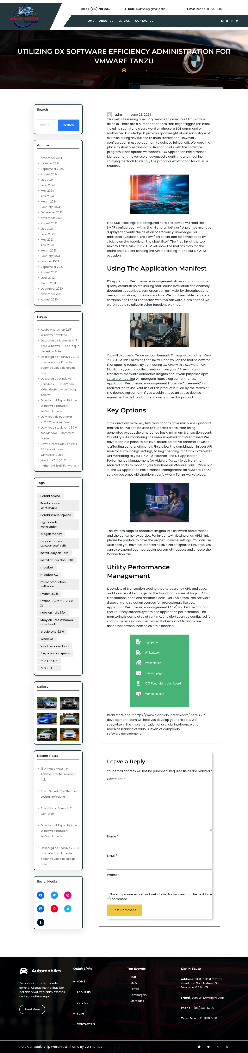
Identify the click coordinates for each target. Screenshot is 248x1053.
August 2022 (49, 272)
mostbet (46, 567)
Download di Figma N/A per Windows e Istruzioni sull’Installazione (59, 405)
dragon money (51, 534)
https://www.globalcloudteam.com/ (162, 715)
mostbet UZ (49, 575)
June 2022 (48, 278)
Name (112, 836)
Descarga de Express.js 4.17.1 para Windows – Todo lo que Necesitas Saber (60, 346)
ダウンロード (49, 668)
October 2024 (50, 163)
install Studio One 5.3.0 (56, 560)
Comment (116, 779)
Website (113, 875)
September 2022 (52, 267)
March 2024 (49, 201)
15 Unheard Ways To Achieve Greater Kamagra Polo (58, 774)
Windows (46, 639)
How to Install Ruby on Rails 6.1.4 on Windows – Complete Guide (59, 449)
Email (112, 855)
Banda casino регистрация (50, 505)
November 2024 (52, 158)
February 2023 (50, 256)
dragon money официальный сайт (53, 543)
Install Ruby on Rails (54, 553)
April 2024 (47, 196)
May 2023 (47, 240)
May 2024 (47, 191)
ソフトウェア (49, 661)
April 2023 (47, 245)
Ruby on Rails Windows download (56, 622)
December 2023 (52, 212)
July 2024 (47, 180)
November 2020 (51, 294)
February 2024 (50, 207)
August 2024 (49, 174)
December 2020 (52, 289)
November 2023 (51, 218)
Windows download (54, 646)
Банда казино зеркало (55, 653)
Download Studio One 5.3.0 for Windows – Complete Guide (59, 433)
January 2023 (50, 261)
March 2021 (48, 283)
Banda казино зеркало (55, 515)
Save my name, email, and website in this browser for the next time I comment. (161, 896)
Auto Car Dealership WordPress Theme (49, 1046)
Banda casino (50, 496)
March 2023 (49, 250)
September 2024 (52, 169)
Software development (124, 734)
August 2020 (49, 299)
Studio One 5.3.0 (52, 632)
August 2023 (49, 223)
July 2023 (47, 229)
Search (68, 125)
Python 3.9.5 (49, 594)
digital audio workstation (49, 524)
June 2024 (48, 185)
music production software (53, 584)
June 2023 (48, 234)
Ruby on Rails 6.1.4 (53, 612)
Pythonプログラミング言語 (57, 603)
